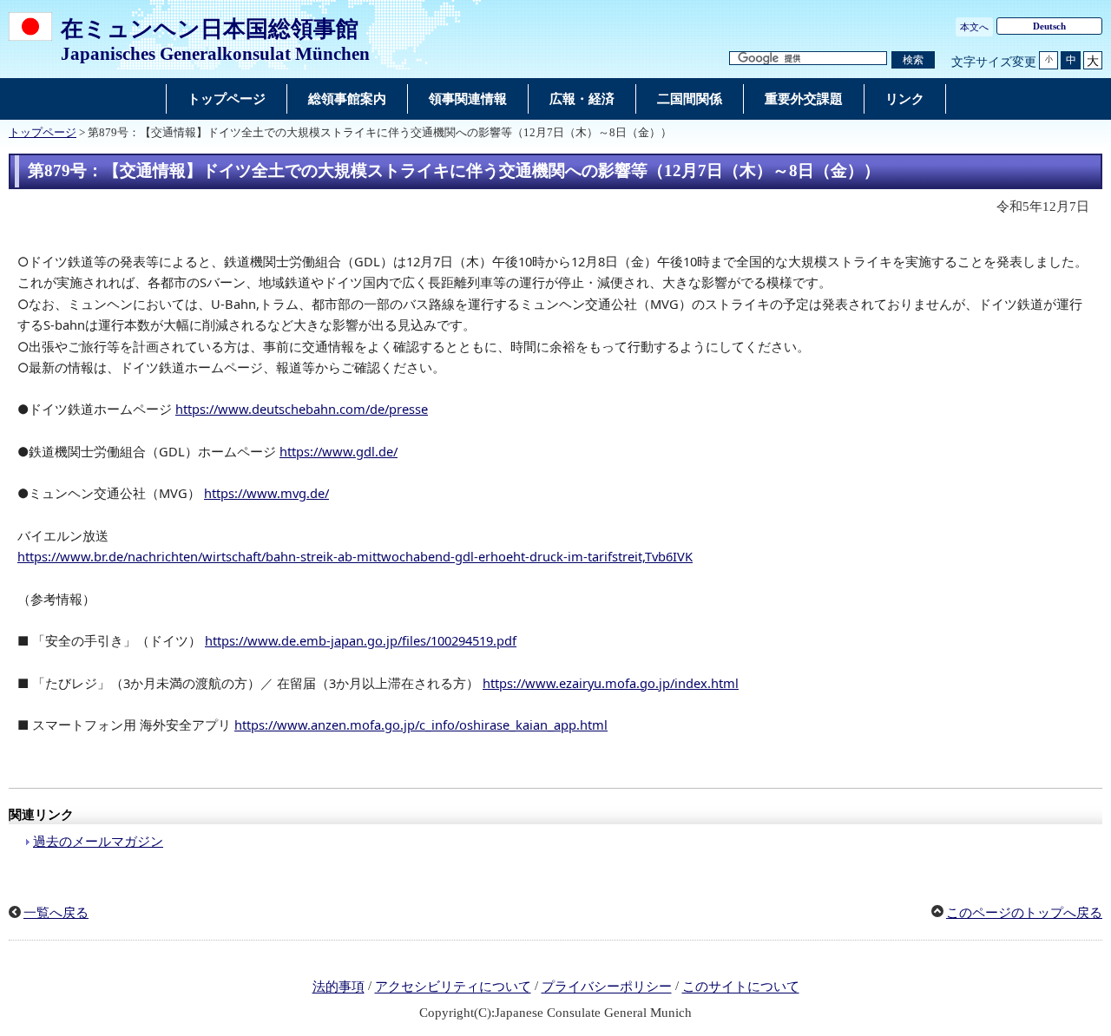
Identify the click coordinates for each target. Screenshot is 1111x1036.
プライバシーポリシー (607, 987)
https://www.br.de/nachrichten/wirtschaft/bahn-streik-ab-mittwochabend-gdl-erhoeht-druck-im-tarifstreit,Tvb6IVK (355, 556)
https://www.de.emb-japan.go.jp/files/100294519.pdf (360, 640)
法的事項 (338, 987)
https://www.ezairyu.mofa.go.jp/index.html (611, 683)
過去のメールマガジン (98, 842)
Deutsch (1049, 26)
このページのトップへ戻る (1024, 913)
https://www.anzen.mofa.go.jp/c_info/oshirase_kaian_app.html (421, 724)
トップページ (42, 133)
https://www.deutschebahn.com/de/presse (301, 408)
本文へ (974, 27)
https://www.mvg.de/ (266, 493)
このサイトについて (740, 987)
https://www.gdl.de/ (338, 451)
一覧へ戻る (56, 913)
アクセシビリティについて (453, 987)
